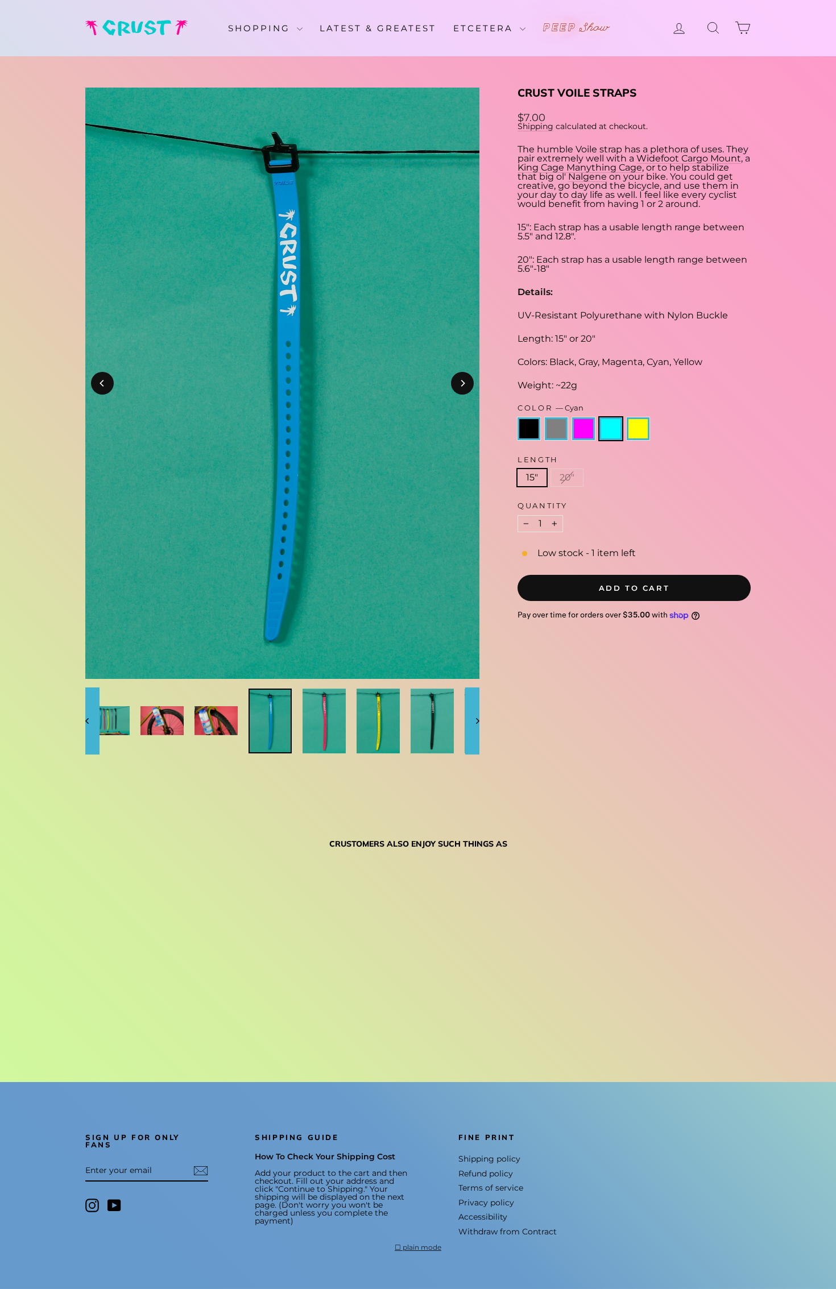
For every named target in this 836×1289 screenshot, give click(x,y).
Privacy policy (486, 1202)
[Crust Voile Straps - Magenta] (123, 1014)
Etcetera (485, 28)
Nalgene (587, 176)
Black (529, 428)
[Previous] (102, 383)
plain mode (422, 1247)
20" (567, 477)
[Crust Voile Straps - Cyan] (139, 1014)
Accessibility (482, 1217)
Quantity (543, 505)
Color (550, 408)
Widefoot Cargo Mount (688, 158)
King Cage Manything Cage (580, 167)
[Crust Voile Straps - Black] (93, 1014)
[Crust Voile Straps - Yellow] (154, 1014)
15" (532, 477)
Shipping (535, 126)
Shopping (261, 28)
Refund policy (485, 1173)
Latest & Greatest (378, 28)
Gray (556, 428)
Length (538, 459)
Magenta (583, 428)
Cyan (610, 428)
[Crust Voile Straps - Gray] (108, 1014)
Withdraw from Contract (507, 1231)
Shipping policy (489, 1159)
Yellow (638, 428)
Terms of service (490, 1188)
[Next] (462, 383)
